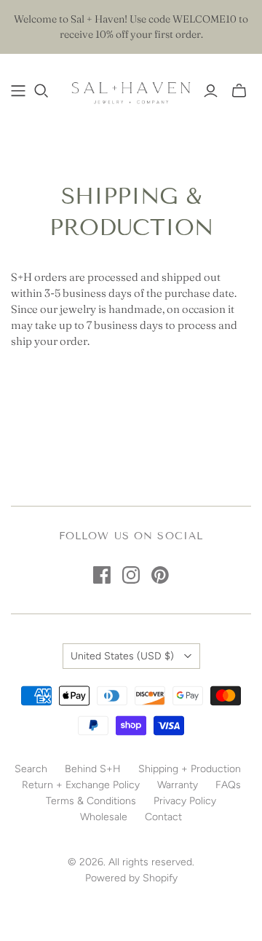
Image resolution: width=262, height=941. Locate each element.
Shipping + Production (189, 769)
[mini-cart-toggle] (239, 91)
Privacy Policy (185, 801)
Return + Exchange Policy (81, 785)
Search (31, 769)
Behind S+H (93, 769)
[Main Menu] (18, 91)
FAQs (228, 785)
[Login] (210, 91)
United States (122, 656)
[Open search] (41, 91)
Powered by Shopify (131, 878)
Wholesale (103, 817)
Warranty (177, 785)
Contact (163, 817)
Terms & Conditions (91, 801)
